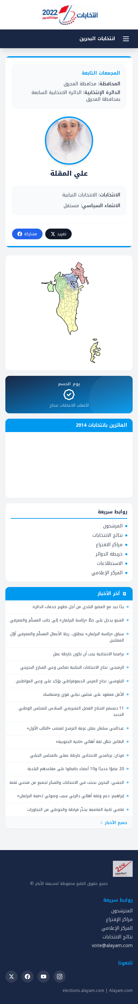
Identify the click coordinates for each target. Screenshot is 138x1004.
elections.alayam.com (83, 990)
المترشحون (122, 910)
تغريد (61, 234)
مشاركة (30, 234)
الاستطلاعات (110, 563)
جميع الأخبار (116, 822)
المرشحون (113, 526)
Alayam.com (121, 990)
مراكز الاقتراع (109, 544)
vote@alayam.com (112, 945)
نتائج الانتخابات (107, 535)
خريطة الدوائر (109, 554)
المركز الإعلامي (107, 573)
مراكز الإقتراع (119, 919)
